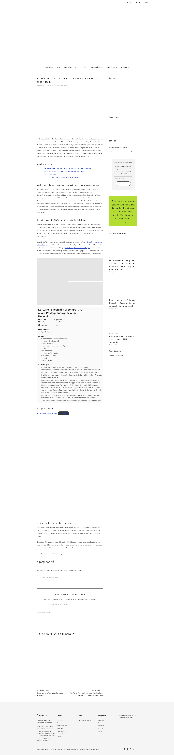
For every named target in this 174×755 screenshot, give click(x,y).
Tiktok (139, 2)
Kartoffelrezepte (70, 67)
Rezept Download (50, 174)
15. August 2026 (113, 308)
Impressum (81, 723)
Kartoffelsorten (97, 67)
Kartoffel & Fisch (113, 257)
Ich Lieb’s (113, 140)
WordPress (77, 749)
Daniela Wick (51, 85)
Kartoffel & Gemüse (46, 612)
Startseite (49, 67)
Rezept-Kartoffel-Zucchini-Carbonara (47, 413)
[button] (52, 281)
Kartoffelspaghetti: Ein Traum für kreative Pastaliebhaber (64, 171)
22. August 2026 (113, 272)
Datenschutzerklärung (84, 720)
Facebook (127, 2)
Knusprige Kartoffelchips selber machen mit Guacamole (52, 692)
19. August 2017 (40, 85)
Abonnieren (97, 577)
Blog (58, 67)
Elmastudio (95, 749)
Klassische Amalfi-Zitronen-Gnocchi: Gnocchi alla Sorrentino (121, 339)
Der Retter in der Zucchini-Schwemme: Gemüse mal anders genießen (67, 168)
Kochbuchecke (111, 67)
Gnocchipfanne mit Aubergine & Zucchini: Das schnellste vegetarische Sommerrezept (122, 303)
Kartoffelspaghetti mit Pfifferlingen (77, 248)
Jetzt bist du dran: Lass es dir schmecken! (66, 177)
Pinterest (130, 2)
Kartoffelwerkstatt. (47, 749)
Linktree (136, 2)
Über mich (125, 67)
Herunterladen (63, 413)
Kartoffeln (83, 67)
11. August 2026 (113, 344)
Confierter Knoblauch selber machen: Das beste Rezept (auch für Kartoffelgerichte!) (86, 692)
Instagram (133, 2)
